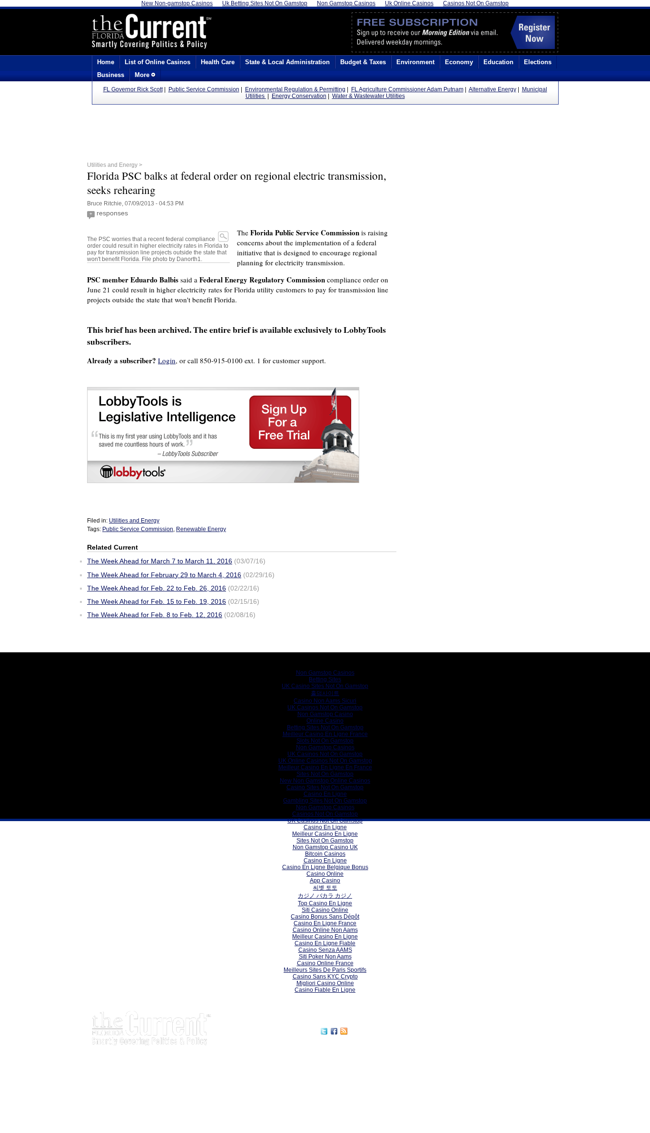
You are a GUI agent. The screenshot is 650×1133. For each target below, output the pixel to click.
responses (112, 213)
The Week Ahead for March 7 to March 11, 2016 (159, 561)
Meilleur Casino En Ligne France (325, 734)
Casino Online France (325, 963)
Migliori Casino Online (325, 983)
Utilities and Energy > (114, 165)
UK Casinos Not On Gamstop (325, 707)
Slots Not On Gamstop (325, 740)
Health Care (218, 62)
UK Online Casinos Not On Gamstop (325, 760)
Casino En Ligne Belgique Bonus (325, 867)
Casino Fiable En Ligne (325, 990)
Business (110, 74)
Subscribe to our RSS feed (390, 1030)
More (143, 74)
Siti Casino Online (325, 910)
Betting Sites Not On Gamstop (325, 727)
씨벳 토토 (325, 887)
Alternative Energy (492, 89)
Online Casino (325, 720)
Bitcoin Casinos (325, 854)
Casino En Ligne (325, 794)
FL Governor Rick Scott (133, 89)
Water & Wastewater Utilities (368, 96)
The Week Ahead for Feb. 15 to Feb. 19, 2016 (156, 601)
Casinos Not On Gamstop (325, 814)
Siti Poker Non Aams (325, 956)
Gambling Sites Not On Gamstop (325, 800)
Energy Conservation (299, 96)
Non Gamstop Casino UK (325, 847)
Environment (415, 62)
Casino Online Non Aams (325, 930)
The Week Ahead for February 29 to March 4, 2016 (164, 575)
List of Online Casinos (157, 62)
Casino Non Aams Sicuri (325, 700)
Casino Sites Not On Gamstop (325, 787)
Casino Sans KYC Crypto (325, 976)
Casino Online (325, 874)
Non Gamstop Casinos (325, 672)
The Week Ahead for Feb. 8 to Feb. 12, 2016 (154, 615)
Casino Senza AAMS (325, 950)
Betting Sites (325, 679)
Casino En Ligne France (325, 923)
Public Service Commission (203, 89)
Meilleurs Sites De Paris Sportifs (325, 970)
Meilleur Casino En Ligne (325, 834)
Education (498, 62)
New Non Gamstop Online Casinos (325, 780)
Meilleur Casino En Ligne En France (325, 767)
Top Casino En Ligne (325, 903)
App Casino (325, 880)
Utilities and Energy (134, 520)
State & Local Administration (287, 62)
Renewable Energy (201, 529)
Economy (459, 62)
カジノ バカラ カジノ (325, 895)
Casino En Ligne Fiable (325, 943)
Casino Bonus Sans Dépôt (325, 916)
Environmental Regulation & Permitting (295, 89)
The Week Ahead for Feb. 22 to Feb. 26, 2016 (156, 588)
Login (167, 360)
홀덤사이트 (325, 693)
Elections (538, 62)
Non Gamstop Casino (325, 714)
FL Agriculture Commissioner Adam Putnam (407, 89)
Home (105, 62)
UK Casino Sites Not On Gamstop (325, 686)
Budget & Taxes (363, 62)
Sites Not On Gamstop (325, 774)
